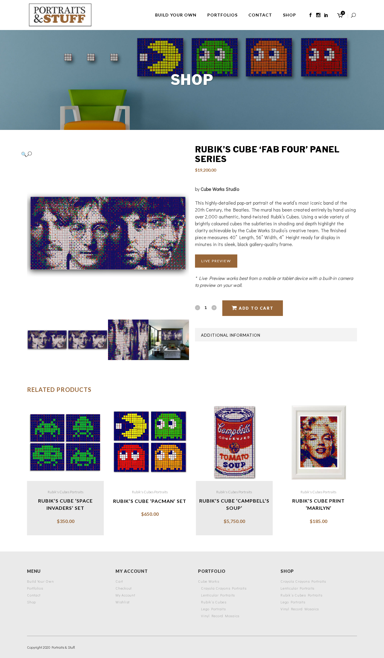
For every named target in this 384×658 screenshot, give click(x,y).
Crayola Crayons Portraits (224, 588)
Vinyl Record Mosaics (220, 615)
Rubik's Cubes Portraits (65, 492)
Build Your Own (40, 581)
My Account (125, 595)
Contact (33, 595)
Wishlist (123, 601)
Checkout (124, 588)
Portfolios (35, 588)
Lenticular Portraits (218, 595)
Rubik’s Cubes (213, 601)
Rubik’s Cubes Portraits (301, 595)
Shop (31, 601)
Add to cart (256, 308)
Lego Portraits (213, 608)
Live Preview (216, 261)
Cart (119, 581)
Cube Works (208, 581)
